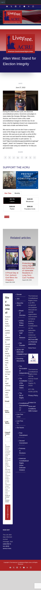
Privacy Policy (33, 395)
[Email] (34, 157)
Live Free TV (20, 422)
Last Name (7, 422)
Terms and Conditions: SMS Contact (32, 409)
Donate (6, 217)
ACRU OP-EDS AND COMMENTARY (20, 352)
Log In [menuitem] (3, 2)
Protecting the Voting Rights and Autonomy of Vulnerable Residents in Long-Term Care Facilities (28, 270)
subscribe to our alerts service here (7, 546)
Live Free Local (20, 416)
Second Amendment (21, 442)
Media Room (32, 348)
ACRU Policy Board (21, 323)
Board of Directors (21, 313)
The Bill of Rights (21, 395)
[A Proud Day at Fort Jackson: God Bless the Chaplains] (12, 247)
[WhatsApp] (22, 157)
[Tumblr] (30, 157)
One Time (7, 193)
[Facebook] (5, 157)
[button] (6, 264)
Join (18, 299)
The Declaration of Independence (21, 369)
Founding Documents (20, 360)
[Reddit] (14, 157)
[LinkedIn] (18, 157)
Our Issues (20, 427)
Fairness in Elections (21, 451)
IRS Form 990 (33, 339)
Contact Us (32, 402)
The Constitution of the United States (21, 383)
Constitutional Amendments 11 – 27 (21, 406)
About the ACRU (20, 304)
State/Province (7, 434)
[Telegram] (26, 157)
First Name (7, 411)
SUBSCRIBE (8, 512)
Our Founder (21, 344)
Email (7, 401)
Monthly (17, 193)
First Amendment (21, 434)
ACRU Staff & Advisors (21, 334)
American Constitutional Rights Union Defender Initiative (21, 464)
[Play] (20, 100)
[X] (9, 157)
